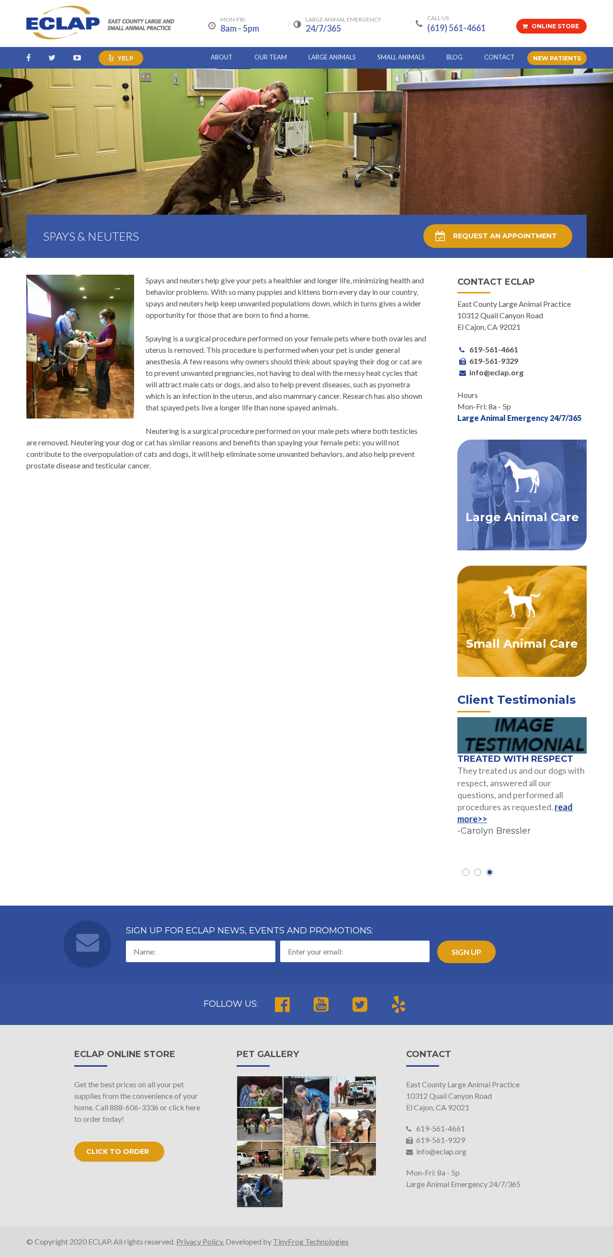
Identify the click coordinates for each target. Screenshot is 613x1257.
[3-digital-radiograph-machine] (260, 1124)
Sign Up (466, 951)
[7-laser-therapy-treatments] (260, 1191)
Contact (499, 57)
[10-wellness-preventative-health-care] (306, 1163)
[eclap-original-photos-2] (260, 1091)
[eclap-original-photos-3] (306, 1111)
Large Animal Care (522, 517)
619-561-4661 (440, 1128)
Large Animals (332, 57)
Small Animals (401, 57)
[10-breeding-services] (353, 1159)
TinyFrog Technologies (311, 1241)
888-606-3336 (134, 1107)
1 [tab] (466, 872)
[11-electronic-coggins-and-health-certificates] (260, 1157)
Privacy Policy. (200, 1241)
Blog (454, 57)
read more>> (545, 818)
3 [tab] (490, 872)
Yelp (125, 58)
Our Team (270, 57)
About (222, 57)
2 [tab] (478, 872)
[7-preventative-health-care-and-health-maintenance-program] (353, 1092)
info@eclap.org (440, 1151)
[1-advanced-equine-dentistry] (353, 1126)
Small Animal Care (522, 644)
